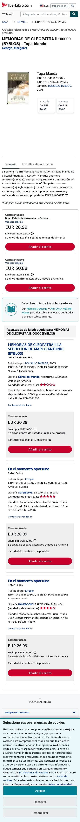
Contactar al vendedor (20, 404)
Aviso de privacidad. (60, 784)
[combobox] (45, 14)
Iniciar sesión (59, 5)
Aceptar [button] (40, 790)
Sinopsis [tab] (11, 164)
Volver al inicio (40, 701)
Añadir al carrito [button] (40, 247)
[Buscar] (74, 14)
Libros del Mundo (28, 376)
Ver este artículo (14, 221)
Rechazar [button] (40, 801)
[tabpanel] (38, 187)
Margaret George (37, 308)
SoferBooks (25, 492)
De (45, 105)
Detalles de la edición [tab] (37, 164)
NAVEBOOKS (26, 604)
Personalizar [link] (40, 812)
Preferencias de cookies (33, 772)
